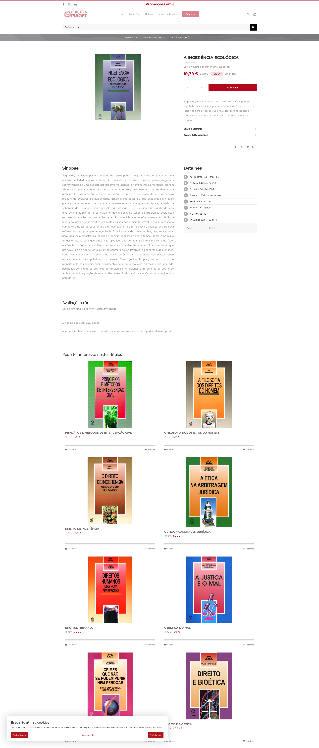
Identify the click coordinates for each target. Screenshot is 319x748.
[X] (242, 147)
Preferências (155, 735)
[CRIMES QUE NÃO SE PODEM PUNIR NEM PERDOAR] (110, 686)
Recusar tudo (88, 735)
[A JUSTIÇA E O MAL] (209, 590)
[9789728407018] (118, 87)
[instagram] (69, 4)
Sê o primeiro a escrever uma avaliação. (207, 66)
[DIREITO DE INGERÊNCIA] (110, 490)
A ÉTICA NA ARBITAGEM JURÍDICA (187, 531)
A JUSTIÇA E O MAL (177, 627)
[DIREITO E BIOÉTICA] (209, 686)
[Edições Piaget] (75, 10)
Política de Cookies (154, 727)
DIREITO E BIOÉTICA (178, 724)
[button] (220, 129)
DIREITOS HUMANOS (79, 627)
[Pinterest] (248, 147)
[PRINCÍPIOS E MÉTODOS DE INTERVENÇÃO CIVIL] (110, 394)
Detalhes (151, 449)
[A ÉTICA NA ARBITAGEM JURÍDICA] (209, 492)
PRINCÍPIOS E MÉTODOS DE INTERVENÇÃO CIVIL (98, 432)
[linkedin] (75, 4)
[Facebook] (236, 147)
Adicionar (232, 87)
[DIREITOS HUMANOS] (110, 590)
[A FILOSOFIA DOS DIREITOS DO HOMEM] (209, 394)
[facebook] (63, 4)
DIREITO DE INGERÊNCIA (82, 528)
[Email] (254, 147)
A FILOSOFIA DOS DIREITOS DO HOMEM (191, 432)
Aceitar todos (19, 735)
